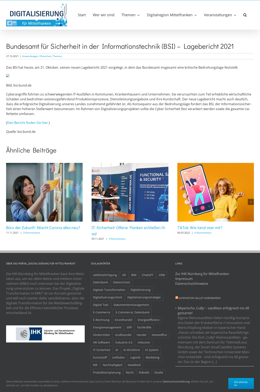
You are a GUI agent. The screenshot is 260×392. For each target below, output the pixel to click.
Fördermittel (101, 335)
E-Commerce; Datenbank (132, 312)
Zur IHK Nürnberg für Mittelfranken (202, 274)
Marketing (152, 357)
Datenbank (100, 282)
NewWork (134, 365)
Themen (57, 56)
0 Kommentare (31, 232)
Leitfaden (118, 357)
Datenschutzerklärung (176, 381)
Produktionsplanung (107, 372)
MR (95, 365)
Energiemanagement (107, 327)
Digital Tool (100, 305)
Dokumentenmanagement (131, 305)
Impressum (184, 278)
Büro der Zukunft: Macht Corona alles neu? (43, 227)
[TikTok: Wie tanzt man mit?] (215, 165)
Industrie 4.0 (123, 342)
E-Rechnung (101, 320)
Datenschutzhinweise (191, 283)
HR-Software (101, 342)
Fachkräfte (144, 327)
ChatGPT (147, 275)
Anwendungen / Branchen (36, 56)
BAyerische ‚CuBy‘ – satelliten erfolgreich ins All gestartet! (213, 310)
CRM (162, 275)
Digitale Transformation (109, 290)
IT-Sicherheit (101, 350)
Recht (130, 372)
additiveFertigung (105, 275)
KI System (151, 350)
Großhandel (123, 335)
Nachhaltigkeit (112, 365)
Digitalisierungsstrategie (144, 297)
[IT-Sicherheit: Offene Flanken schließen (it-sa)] (130, 165)
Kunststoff (100, 357)
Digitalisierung (141, 290)
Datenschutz (121, 282)
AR (124, 275)
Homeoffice (159, 335)
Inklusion (144, 342)
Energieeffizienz (148, 320)
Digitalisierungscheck (107, 297)
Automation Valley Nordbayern (200, 298)
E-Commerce (101, 312)
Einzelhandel (123, 320)
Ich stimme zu (240, 383)
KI (117, 350)
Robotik (144, 372)
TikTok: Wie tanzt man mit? (199, 227)
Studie (158, 372)
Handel (141, 335)
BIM (133, 275)
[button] (245, 14)
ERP (129, 327)
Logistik (135, 357)
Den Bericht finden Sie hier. (28, 122)
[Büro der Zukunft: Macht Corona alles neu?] (44, 165)
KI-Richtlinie (132, 350)
